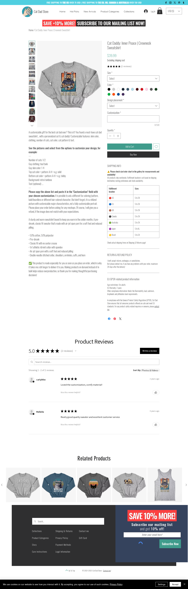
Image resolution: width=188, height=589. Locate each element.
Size (109, 80)
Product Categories (40, 545)
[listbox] (174, 11)
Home (31, 30)
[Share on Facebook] (109, 326)
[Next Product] (186, 492)
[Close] (184, 584)
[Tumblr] (183, 2)
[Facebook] (165, 2)
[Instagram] (170, 2)
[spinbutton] (114, 143)
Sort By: (137, 377)
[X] (174, 2)
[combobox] (133, 86)
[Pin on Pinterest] (114, 326)
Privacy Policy (116, 584)
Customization (114, 120)
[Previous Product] (2, 492)
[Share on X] (120, 326)
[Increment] (118, 143)
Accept (175, 584)
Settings (161, 584)
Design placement (115, 107)
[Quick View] (23, 492)
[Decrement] (110, 143)
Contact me (107, 578)
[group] (94, 492)
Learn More (141, 74)
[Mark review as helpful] (155, 400)
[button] (160, 10)
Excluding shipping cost (116, 60)
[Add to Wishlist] (156, 154)
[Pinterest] (179, 2)
